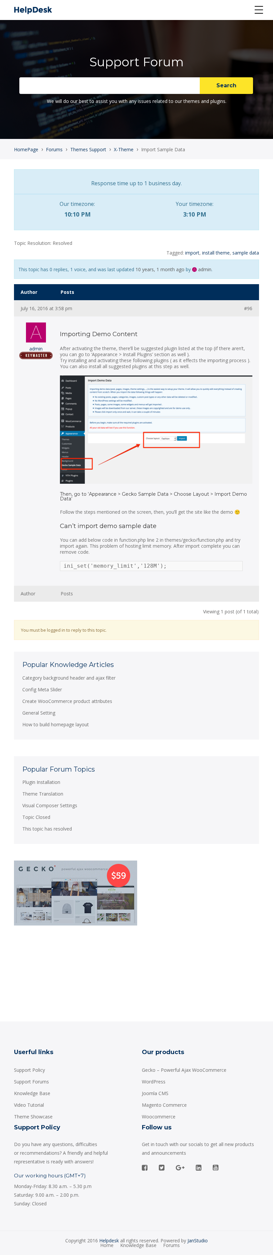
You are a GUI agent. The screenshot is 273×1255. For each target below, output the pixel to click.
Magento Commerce (164, 1105)
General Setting (38, 713)
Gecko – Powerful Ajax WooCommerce (184, 1070)
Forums (54, 149)
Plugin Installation (41, 782)
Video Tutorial (29, 1105)
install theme (216, 253)
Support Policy (29, 1070)
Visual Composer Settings (49, 805)
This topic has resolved (47, 829)
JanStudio (197, 1240)
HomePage (26, 149)
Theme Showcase (33, 1116)
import (192, 253)
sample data (245, 253)
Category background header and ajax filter (69, 678)
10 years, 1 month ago (160, 269)
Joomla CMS (155, 1093)
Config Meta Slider (42, 689)
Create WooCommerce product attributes (67, 701)
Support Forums (31, 1081)
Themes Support (88, 149)
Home (107, 1245)
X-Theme (124, 149)
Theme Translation (42, 794)
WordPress (153, 1081)
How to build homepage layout (55, 724)
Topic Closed (36, 817)
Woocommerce (158, 1116)
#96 (248, 309)
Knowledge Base (32, 1093)
